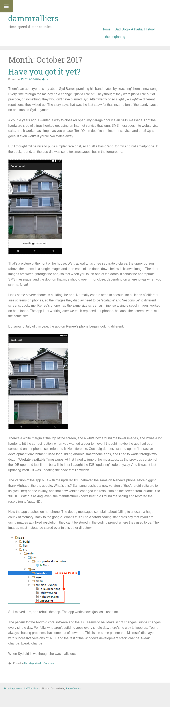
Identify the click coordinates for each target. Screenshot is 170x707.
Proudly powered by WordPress (22, 688)
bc (47, 79)
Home (106, 29)
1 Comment (48, 663)
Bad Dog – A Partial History (135, 29)
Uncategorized (32, 663)
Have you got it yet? (44, 71)
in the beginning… (115, 37)
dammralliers (33, 18)
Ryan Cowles (73, 688)
